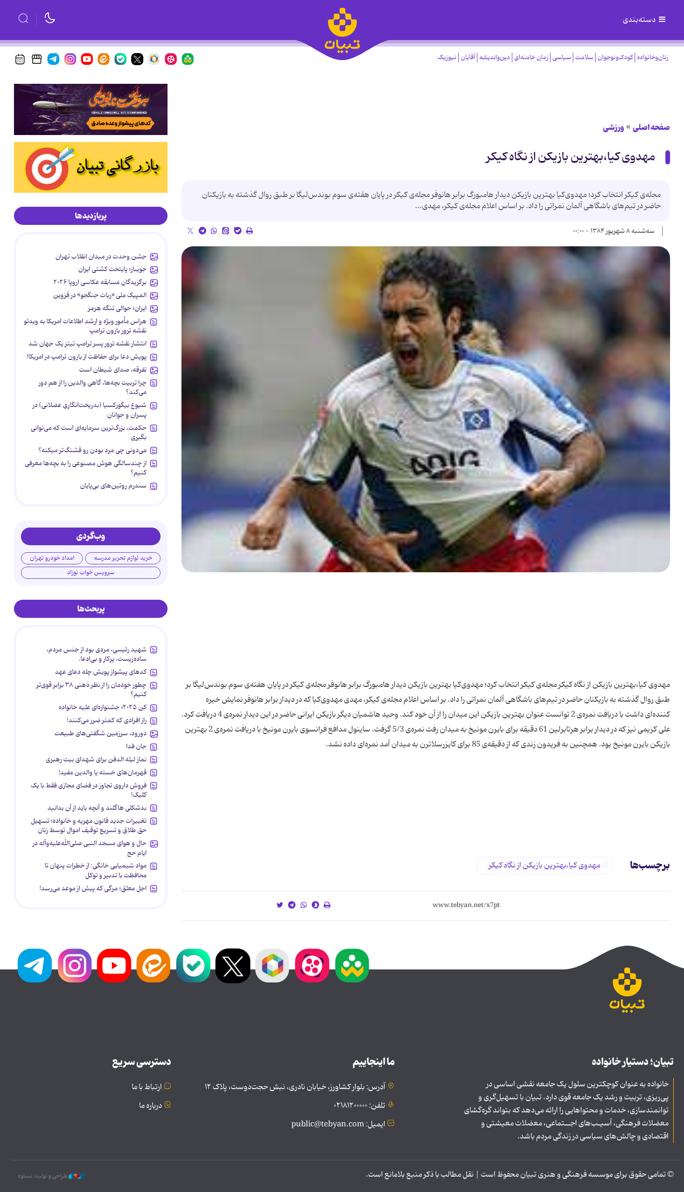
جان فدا (136, 746)
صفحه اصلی (651, 127)
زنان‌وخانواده (652, 57)
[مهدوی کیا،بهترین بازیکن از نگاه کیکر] (425, 409)
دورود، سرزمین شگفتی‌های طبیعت (100, 733)
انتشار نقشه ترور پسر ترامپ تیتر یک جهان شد (87, 344)
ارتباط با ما (147, 1087)
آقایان (468, 57)
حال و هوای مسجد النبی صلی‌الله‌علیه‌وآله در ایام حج (90, 848)
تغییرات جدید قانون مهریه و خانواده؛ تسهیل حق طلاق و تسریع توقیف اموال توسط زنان (89, 825)
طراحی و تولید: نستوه (43, 1176)
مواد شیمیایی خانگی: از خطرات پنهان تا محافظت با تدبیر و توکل (96, 870)
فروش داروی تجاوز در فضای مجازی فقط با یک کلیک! (89, 790)
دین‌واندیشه (494, 57)
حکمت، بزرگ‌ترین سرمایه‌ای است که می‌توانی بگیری (89, 432)
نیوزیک (446, 57)
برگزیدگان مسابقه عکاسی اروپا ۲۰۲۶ (100, 282)
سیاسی (561, 57)
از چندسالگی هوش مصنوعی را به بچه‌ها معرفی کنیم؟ (86, 468)
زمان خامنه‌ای (531, 57)
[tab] (91, 216)
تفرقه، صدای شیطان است (113, 370)
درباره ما (150, 1106)
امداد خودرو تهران (52, 558)
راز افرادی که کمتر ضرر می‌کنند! (107, 720)
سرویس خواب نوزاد (90, 572)
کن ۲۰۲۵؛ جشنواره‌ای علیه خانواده (103, 707)
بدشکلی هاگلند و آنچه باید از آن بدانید (97, 808)
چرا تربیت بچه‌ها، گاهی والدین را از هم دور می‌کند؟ (93, 387)
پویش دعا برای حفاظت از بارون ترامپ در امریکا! (87, 357)
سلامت (584, 57)
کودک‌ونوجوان (615, 57)
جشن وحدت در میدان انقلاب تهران (101, 256)
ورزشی (613, 127)
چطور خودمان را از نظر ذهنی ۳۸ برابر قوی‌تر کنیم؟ (91, 689)
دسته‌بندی (640, 20)
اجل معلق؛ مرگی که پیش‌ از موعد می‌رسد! (93, 888)
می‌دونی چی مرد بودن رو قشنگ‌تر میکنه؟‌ (92, 450)
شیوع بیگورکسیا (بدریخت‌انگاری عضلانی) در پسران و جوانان (90, 410)
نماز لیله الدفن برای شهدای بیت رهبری (96, 759)
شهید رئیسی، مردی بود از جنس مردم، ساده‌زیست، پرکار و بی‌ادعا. (97, 654)
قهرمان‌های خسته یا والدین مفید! (103, 772)
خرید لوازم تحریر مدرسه (123, 558)
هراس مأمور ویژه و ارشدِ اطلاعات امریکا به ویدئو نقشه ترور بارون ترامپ (85, 326)
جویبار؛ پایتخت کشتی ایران (112, 269)
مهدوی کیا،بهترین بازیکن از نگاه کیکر (570, 157)
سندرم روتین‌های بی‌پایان (113, 486)
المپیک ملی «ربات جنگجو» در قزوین (100, 295)
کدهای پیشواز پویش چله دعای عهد (101, 672)
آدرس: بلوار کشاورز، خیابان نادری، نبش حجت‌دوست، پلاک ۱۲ (295, 1087)
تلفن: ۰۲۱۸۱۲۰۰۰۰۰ (359, 1106)
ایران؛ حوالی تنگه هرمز (117, 308)
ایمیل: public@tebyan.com (338, 1124)
